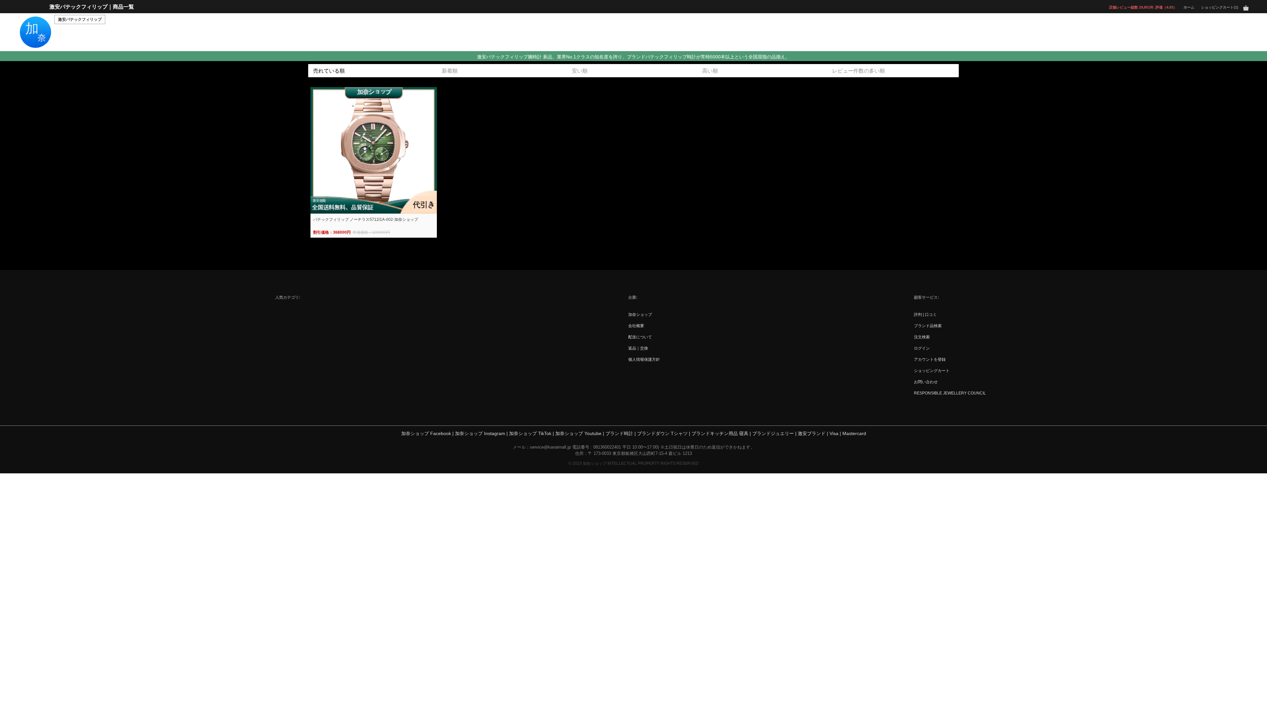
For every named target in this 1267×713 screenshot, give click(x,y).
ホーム (1189, 7)
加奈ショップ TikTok (530, 433)
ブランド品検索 (928, 325)
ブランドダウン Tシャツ (662, 433)
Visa (833, 433)
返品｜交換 (638, 348)
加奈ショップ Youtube (578, 433)
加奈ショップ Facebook (426, 433)
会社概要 (636, 325)
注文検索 (922, 337)
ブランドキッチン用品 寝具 (720, 433)
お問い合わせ (926, 382)
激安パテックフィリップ (80, 19)
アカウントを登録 (930, 359)
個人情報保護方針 (644, 359)
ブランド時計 (619, 433)
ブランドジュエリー (773, 433)
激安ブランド (812, 433)
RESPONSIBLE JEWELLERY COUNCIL (950, 393)
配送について (640, 337)
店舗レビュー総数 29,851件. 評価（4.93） (1143, 7)
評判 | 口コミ (925, 314)
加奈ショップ (640, 314)
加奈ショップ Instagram (480, 433)
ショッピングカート (932, 370)
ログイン (922, 348)
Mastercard (854, 433)
